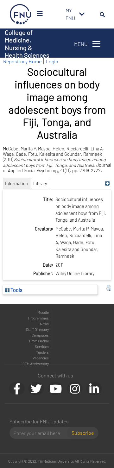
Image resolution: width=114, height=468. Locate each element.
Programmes (38, 318)
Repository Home (22, 61)
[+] (107, 183)
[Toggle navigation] (82, 14)
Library (40, 183)
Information (16, 183)
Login (52, 61)
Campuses (40, 335)
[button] (108, 288)
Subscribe (83, 433)
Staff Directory (37, 329)
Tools (16, 290)
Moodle (43, 312)
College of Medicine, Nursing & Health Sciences (27, 43)
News (44, 323)
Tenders (42, 352)
